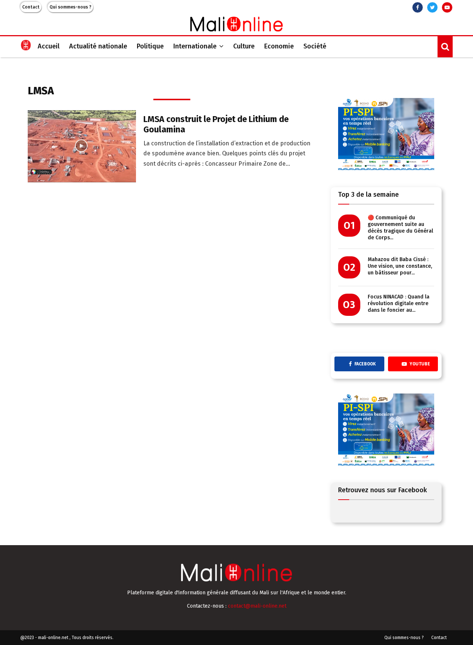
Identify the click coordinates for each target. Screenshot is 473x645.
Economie (279, 46)
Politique (150, 46)
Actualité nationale (98, 46)
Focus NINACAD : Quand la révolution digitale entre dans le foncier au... (398, 303)
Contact (31, 7)
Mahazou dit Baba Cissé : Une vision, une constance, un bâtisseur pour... (400, 266)
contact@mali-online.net (257, 606)
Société (314, 46)
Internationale (195, 46)
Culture (244, 46)
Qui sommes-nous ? (70, 7)
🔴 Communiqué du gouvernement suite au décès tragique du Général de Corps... (400, 228)
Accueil (48, 46)
